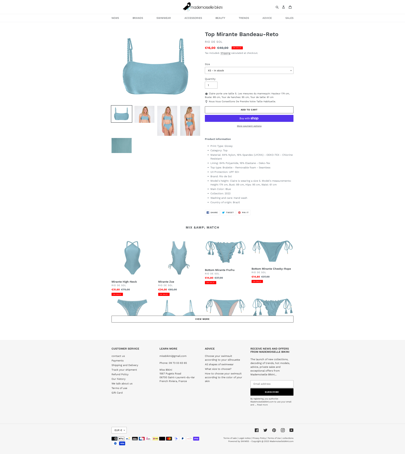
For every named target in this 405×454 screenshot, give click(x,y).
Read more (262, 405)
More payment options (249, 126)
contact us (118, 355)
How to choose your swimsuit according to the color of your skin (223, 377)
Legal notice (245, 438)
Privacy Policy (259, 438)
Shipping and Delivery (125, 365)
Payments (118, 360)
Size (207, 64)
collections (288, 438)
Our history (118, 378)
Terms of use (119, 388)
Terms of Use (274, 438)
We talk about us (122, 383)
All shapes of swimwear (219, 364)
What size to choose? (218, 368)
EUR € (118, 430)
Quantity (210, 78)
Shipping (225, 53)
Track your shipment (124, 369)
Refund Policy (120, 374)
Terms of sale (230, 438)
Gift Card (117, 392)
